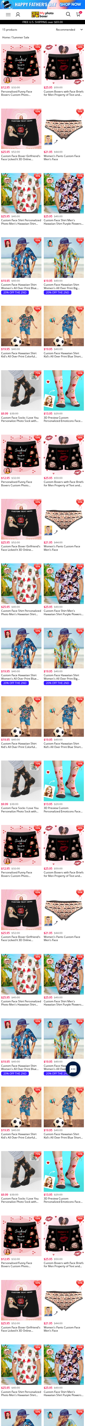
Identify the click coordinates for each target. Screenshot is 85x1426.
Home (6, 37)
